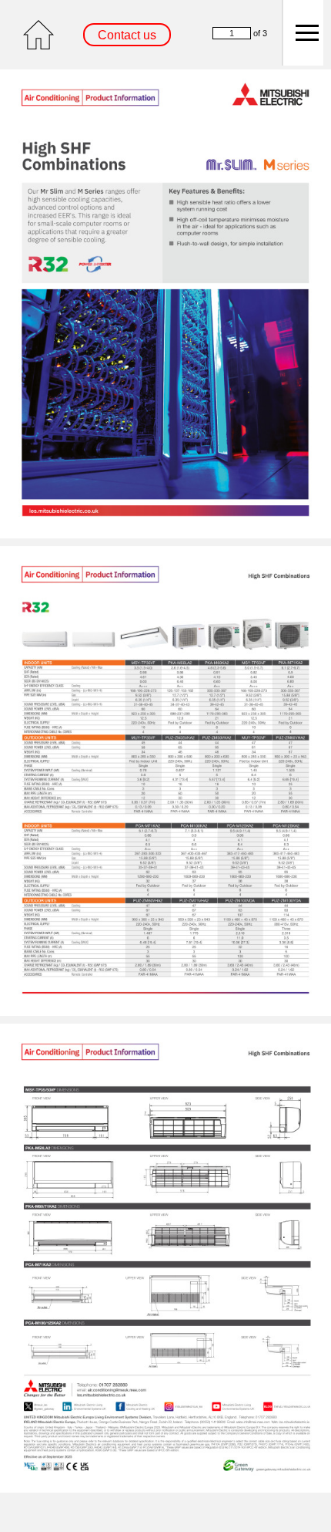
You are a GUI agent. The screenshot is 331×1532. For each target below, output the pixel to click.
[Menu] (302, 33)
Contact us (127, 35)
